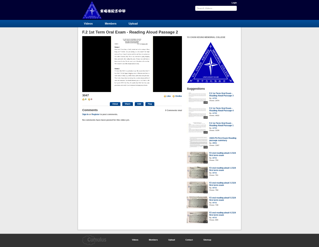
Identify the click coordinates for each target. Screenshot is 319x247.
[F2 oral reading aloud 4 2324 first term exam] (197, 222)
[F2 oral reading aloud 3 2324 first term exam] (197, 192)
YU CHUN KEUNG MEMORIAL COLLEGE (104, 10)
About (115, 104)
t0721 (215, 158)
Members (110, 23)
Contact (189, 240)
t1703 (215, 98)
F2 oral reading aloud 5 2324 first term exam (222, 199)
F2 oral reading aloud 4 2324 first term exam (222, 214)
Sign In (85, 114)
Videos (88, 23)
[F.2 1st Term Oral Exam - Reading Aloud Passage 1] (197, 133)
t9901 (215, 143)
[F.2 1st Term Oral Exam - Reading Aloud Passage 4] (197, 118)
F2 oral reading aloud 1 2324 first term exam (222, 169)
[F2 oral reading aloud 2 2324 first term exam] (197, 163)
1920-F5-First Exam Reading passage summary (222, 139)
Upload (133, 23)
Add (139, 104)
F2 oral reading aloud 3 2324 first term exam (222, 184)
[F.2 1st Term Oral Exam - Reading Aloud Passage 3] (197, 103)
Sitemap (207, 240)
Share (127, 104)
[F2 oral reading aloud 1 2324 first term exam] (197, 178)
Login (234, 3)
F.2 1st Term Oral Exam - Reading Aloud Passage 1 (221, 124)
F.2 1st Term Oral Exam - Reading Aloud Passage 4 (221, 109)
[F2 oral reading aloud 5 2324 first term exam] (197, 207)
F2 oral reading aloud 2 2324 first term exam (222, 154)
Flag (150, 104)
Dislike (178, 96)
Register (96, 114)
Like (169, 96)
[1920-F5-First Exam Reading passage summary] (197, 148)
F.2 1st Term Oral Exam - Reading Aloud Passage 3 (221, 94)
